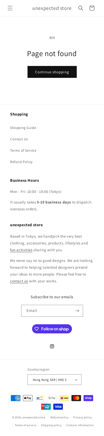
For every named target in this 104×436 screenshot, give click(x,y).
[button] (10, 8)
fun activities (21, 249)
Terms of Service (23, 150)
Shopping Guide (23, 127)
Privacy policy (82, 417)
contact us (19, 281)
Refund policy (59, 417)
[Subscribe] (77, 311)
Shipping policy (51, 425)
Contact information (80, 425)
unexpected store (33, 417)
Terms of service (25, 425)
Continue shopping (52, 72)
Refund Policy (21, 161)
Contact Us (19, 139)
